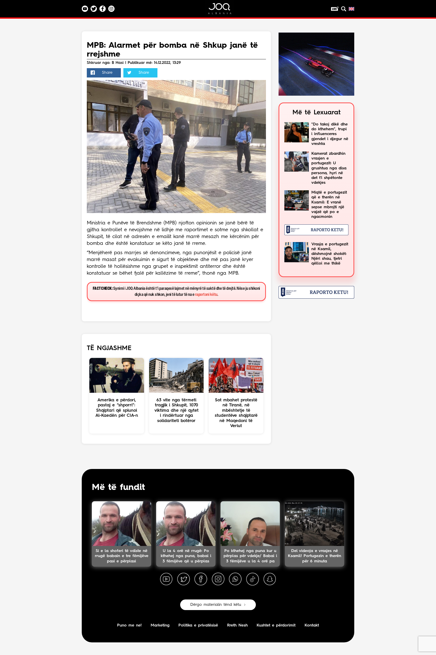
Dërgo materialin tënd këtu (215, 605)
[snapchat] (269, 579)
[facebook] (200, 579)
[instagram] (218, 579)
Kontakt (312, 625)
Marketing (160, 625)
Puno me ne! (129, 625)
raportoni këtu (206, 295)
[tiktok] (252, 579)
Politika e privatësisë (198, 625)
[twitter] (183, 579)
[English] (351, 9)
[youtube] (166, 579)
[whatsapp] (235, 579)
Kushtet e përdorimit (276, 625)
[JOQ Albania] (223, 10)
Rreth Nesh (237, 625)
